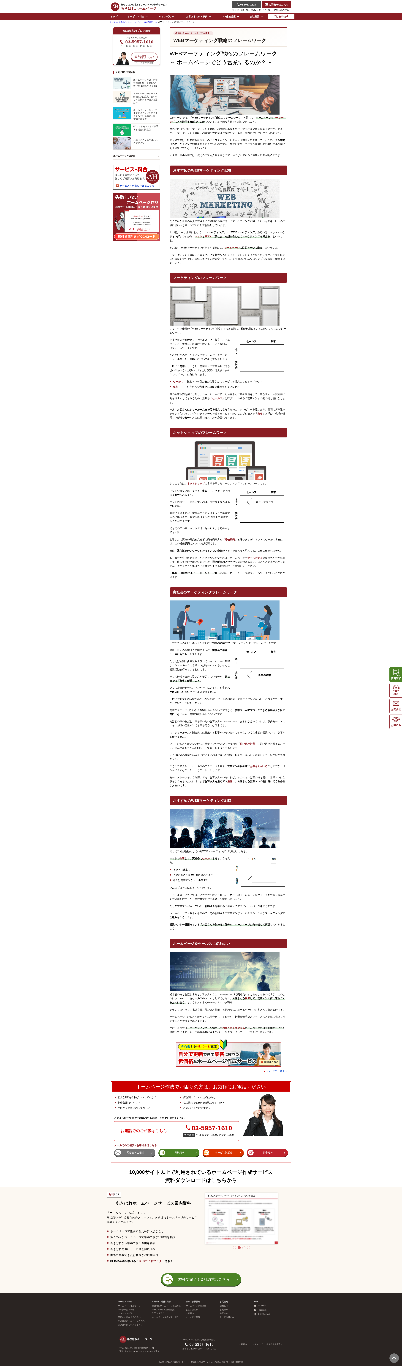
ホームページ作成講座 (124, 156)
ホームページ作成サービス (130, 1306)
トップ (113, 16)
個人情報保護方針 (274, 1344)
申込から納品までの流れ (129, 1317)
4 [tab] (248, 1247)
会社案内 (190, 1313)
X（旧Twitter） (264, 1314)
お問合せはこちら (278, 4)
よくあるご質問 (193, 1317)
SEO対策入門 (158, 1313)
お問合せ (224, 1313)
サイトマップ (257, 1344)
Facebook (262, 1310)
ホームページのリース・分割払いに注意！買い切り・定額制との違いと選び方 (145, 98)
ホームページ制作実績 (196, 1306)
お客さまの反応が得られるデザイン (145, 141)
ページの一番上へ (277, 1071)
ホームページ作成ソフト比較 (165, 1317)
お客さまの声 (192, 1310)
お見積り (224, 1310)
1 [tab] (234, 1247)
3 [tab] (243, 1247)
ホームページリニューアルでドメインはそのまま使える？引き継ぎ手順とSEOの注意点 (145, 115)
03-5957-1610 (248, 4)
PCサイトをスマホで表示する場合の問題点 (145, 128)
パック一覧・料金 (126, 1310)
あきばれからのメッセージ (130, 1325)
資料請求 (224, 1306)
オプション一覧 (125, 1313)
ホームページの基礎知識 (163, 1310)
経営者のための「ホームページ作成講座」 (193, 33)
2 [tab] (239, 1247)
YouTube (262, 1306)
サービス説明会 (227, 1317)
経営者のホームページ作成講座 (166, 1306)
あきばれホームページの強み (131, 1321)
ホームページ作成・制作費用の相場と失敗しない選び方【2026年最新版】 (145, 83)
